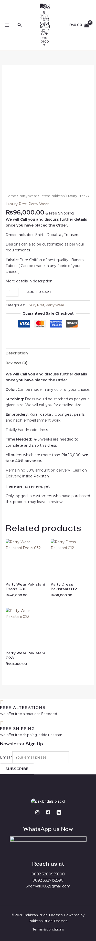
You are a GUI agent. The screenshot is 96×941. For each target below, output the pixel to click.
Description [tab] (17, 353)
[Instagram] (37, 812)
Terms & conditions (48, 929)
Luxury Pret (16, 204)
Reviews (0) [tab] (16, 363)
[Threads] (59, 812)
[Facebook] (48, 812)
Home (11, 196)
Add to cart (39, 292)
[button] (19, 25)
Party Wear (28, 196)
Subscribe (17, 768)
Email (6, 757)
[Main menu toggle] (7, 25)
